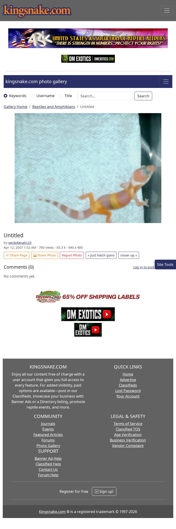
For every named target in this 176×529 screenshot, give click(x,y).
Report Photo (72, 255)
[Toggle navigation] (166, 10)
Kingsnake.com (52, 511)
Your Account (128, 396)
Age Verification (128, 434)
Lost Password (128, 390)
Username (45, 95)
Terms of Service (128, 423)
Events (48, 429)
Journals (48, 423)
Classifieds (128, 385)
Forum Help (48, 474)
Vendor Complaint (128, 445)
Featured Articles (48, 434)
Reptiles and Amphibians (53, 106)
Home (128, 374)
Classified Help (48, 463)
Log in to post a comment (152, 267)
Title (68, 95)
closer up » (128, 255)
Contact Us (48, 469)
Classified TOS (128, 429)
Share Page (18, 255)
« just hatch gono (101, 255)
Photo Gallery (48, 445)
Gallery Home (15, 106)
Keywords (17, 95)
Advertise (128, 379)
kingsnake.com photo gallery (36, 81)
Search (143, 95)
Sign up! (106, 491)
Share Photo (46, 255)
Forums (48, 440)
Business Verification (128, 440)
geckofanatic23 (19, 242)
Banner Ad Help (48, 458)
